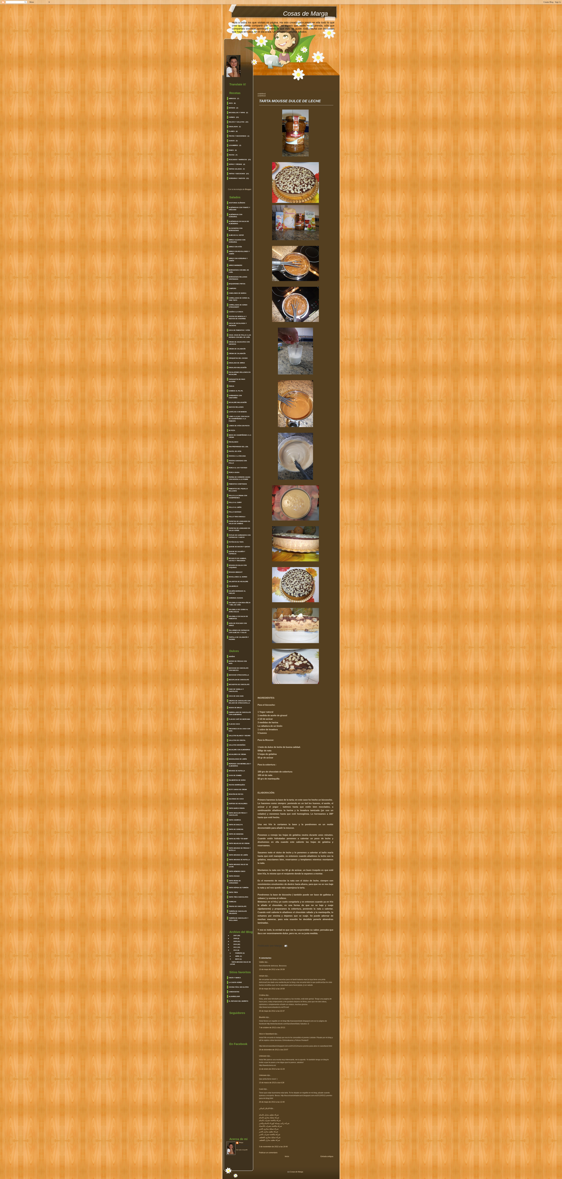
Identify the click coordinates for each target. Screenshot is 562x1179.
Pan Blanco (233, 442)
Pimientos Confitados (238, 484)
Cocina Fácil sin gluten (239, 987)
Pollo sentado (235, 512)
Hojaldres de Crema (237, 754)
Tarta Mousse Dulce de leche (238, 865)
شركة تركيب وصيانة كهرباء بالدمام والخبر (274, 1123)
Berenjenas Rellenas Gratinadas (238, 278)
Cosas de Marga (305, 13)
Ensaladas (233, 126)
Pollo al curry (235, 502)
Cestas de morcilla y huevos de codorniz (238, 317)
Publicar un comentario (268, 1153)
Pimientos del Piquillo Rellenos (238, 490)
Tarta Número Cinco (237, 871)
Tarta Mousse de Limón (238, 855)
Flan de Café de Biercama (239, 719)
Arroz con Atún (235, 247)
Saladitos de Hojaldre (238, 581)
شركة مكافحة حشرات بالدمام (270, 1120)
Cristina (262, 995)
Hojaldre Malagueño (238, 402)
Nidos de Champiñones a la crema (240, 436)
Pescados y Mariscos (238, 159)
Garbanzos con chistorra (235, 397)
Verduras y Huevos (237, 178)
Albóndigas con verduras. (235, 215)
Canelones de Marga (237, 293)
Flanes (232, 131)
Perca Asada (234, 472)
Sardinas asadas (236, 598)
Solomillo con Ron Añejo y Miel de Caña (239, 604)
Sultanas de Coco (236, 799)
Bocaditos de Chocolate (239, 684)
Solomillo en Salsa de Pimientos (238, 617)
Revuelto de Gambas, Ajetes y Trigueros (237, 559)
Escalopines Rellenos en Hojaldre (239, 373)
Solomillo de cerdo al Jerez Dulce (238, 610)
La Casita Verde (235, 982)
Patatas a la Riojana (237, 456)
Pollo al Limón (235, 507)
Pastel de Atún (235, 451)
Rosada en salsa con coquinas (238, 566)
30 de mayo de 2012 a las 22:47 (272, 1011)
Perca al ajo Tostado (238, 468)
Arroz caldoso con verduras (237, 241)
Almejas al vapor (236, 235)
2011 (235, 947)
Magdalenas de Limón (238, 759)
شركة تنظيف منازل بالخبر (268, 1132)
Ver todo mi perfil (241, 1150)
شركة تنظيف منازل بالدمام (269, 1115)
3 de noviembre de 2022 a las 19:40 (273, 1147)
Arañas (232, 656)
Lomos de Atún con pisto (239, 425)
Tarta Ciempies (235, 820)
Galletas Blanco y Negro (239, 735)
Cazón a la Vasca (236, 312)
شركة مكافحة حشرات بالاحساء (270, 1126)
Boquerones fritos (237, 284)
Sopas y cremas (235, 164)
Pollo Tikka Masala (237, 516)
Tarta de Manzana (236, 834)
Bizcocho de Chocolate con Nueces (239, 669)
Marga (241, 1142)
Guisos (232, 140)
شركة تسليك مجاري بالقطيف (269, 1137)
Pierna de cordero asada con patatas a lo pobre (239, 478)
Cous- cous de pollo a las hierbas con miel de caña (240, 336)
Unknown (263, 1056)
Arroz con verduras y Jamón (238, 259)
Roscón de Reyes (236, 794)
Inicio (287, 1156)
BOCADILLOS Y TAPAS (237, 112)
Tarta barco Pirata (237, 808)
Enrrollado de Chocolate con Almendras (240, 713)
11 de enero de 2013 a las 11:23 (272, 1069)
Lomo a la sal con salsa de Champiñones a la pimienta (239, 419)
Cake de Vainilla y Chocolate (236, 690)
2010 (235, 944)
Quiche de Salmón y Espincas (237, 552)
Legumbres (233, 145)
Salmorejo (233, 586)
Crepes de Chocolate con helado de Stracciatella (240, 702)
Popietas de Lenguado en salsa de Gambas (239, 522)
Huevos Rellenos (236, 407)
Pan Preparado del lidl (238, 446)
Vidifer (261, 962)
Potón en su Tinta (236, 542)
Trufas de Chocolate (237, 906)
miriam (261, 976)
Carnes (232, 117)
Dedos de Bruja (235, 707)
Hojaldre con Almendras (239, 749)
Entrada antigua (327, 1156)
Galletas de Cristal (237, 740)
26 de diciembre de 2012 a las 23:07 (273, 1050)
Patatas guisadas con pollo (238, 462)
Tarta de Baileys (236, 824)
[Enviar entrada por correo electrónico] (285, 945)
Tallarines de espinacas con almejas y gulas (239, 631)
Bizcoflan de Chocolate (239, 679)
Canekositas (234, 992)
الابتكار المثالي (264, 1108)
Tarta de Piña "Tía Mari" (238, 839)
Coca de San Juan (236, 696)
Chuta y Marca (235, 977)
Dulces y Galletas (236, 122)
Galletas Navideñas (237, 745)
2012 (235, 950)
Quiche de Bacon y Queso (239, 546)
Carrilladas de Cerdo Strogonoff (238, 306)
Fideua (231, 386)
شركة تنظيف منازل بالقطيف (269, 1140)
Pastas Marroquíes (237, 785)
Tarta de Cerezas (236, 829)
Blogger (248, 189)
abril (237, 956)
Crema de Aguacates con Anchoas (239, 343)
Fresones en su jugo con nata (239, 730)
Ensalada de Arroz (237, 363)
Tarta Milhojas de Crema (239, 843)
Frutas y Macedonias (237, 136)
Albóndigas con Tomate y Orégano (239, 208)
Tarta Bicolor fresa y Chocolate (238, 814)
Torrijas (232, 901)
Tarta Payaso (234, 876)
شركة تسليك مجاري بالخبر (269, 1129)
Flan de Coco (234, 724)
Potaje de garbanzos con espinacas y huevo (240, 536)
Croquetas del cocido (238, 358)
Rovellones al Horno (238, 577)
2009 (235, 941)
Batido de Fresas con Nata (238, 662)
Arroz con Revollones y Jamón (239, 252)
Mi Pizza (232, 430)
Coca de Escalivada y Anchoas (238, 324)
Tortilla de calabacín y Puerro (239, 638)
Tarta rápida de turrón (238, 887)
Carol (261, 1089)
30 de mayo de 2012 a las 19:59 (272, 989)
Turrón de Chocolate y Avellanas (238, 919)
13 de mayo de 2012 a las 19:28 (272, 969)
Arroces (232, 98)
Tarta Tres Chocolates (238, 897)
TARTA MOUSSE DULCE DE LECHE (290, 101)
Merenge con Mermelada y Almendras (240, 765)
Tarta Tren (233, 892)
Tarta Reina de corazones (235, 882)
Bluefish (262, 1017)
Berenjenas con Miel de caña (239, 271)
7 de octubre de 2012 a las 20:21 (272, 1028)
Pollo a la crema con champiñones (238, 497)
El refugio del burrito (238, 1001)
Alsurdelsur (234, 996)
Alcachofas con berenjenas (235, 229)
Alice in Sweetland (266, 1034)
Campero (232, 288)
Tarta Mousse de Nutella (239, 859)
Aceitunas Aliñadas (237, 203)
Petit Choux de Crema (238, 789)
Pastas (231, 155)
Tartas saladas (235, 169)
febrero (238, 953)
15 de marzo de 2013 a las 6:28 (271, 1083)
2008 (235, 938)
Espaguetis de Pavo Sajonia (237, 380)
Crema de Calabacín (237, 349)
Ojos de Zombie (235, 775)
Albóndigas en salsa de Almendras (239, 222)
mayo (237, 959)
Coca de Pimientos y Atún (239, 330)
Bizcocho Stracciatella (239, 675)
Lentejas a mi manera (238, 412)
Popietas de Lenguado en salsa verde (239, 529)
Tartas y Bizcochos (237, 173)
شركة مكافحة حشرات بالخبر (269, 1134)
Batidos (232, 108)
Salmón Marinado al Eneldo (237, 592)
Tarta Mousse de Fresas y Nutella (240, 849)
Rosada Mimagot (236, 572)
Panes (231, 150)
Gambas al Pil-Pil (236, 391)
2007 (235, 935)
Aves (231, 103)
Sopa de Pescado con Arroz (238, 624)
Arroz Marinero (235, 265)
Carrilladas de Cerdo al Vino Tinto (239, 299)
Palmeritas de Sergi (237, 780)
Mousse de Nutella (237, 771)
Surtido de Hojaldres (238, 803)
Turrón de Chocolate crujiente (238, 912)
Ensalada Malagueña (238, 367)
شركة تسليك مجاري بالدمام (269, 1118)
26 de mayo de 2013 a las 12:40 (272, 1102)
